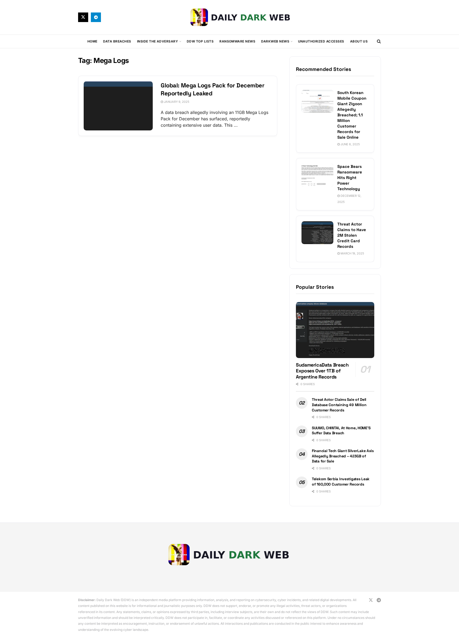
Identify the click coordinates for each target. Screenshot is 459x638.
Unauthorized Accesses (321, 41)
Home (92, 41)
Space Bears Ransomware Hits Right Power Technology (349, 177)
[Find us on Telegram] (96, 17)
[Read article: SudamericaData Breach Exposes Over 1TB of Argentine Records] (335, 330)
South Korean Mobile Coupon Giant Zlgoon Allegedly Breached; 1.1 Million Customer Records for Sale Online (351, 115)
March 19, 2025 (352, 253)
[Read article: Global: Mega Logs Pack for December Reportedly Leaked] (118, 106)
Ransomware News (237, 41)
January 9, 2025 (176, 102)
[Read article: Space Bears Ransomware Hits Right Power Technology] (317, 175)
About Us (359, 41)
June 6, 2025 (350, 144)
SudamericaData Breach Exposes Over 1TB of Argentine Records (322, 371)
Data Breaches (117, 41)
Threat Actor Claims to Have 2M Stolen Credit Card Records (351, 235)
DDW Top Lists (200, 41)
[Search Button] (379, 41)
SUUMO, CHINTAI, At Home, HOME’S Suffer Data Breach (341, 431)
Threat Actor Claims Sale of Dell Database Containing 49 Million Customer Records (339, 404)
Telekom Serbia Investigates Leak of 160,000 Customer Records (340, 482)
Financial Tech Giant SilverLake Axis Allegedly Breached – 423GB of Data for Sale (343, 455)
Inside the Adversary (157, 41)
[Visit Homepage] (240, 17)
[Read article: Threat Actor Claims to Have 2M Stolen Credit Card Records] (317, 232)
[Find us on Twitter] (83, 17)
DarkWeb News (275, 41)
